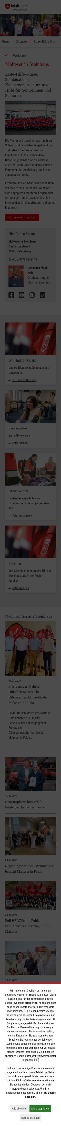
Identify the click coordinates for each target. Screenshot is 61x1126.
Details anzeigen (31, 1117)
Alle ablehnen (20, 1108)
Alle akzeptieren (41, 1108)
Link (36, 1060)
